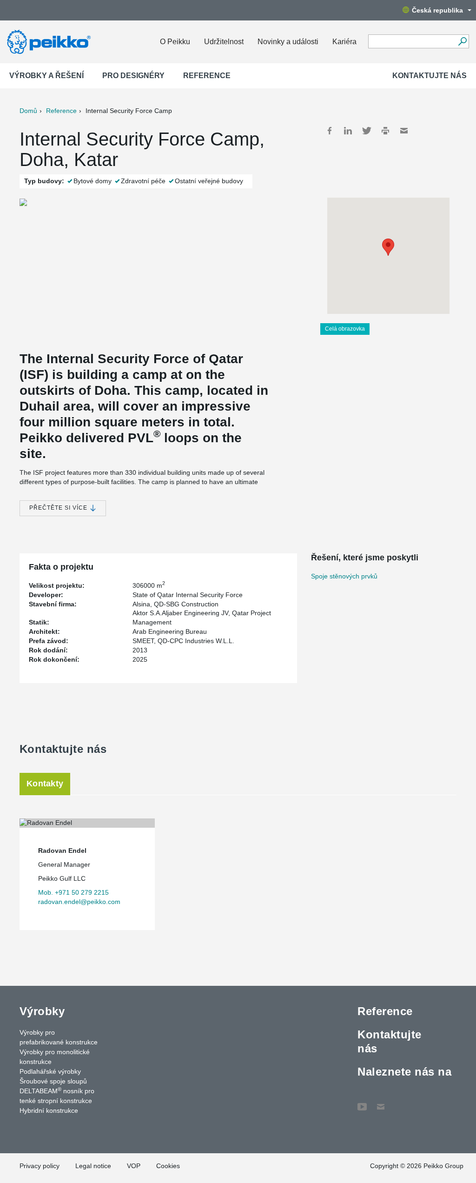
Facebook (329, 130)
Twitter (366, 130)
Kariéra (344, 42)
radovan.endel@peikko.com (79, 901)
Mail (404, 130)
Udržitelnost (224, 42)
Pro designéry (133, 76)
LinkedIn (348, 130)
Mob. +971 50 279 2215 (73, 892)
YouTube (362, 1102)
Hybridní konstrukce (49, 1110)
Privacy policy (40, 1166)
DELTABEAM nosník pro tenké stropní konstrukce (57, 1095)
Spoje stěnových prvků (344, 576)
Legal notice (93, 1166)
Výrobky (42, 1011)
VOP (133, 1166)
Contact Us (380, 1102)
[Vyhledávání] (462, 41)
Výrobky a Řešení (46, 76)
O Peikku (175, 42)
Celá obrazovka (345, 329)
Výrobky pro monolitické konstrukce (55, 1056)
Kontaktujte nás (429, 76)
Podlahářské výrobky (50, 1071)
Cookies (168, 1166)
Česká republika (437, 10)
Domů (28, 110)
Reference (207, 76)
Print (385, 130)
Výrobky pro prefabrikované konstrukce (59, 1037)
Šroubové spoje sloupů (53, 1081)
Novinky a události (288, 42)
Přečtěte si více (59, 508)
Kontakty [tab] (44, 783)
